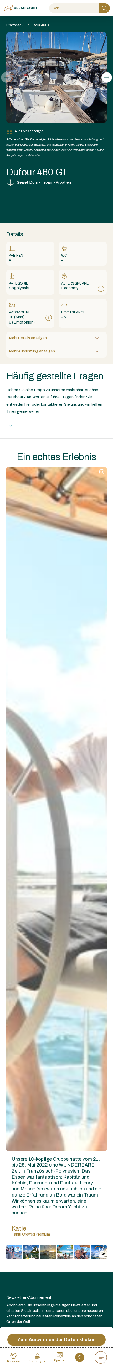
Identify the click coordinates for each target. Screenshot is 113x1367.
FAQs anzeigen (31, 426)
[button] (106, 77)
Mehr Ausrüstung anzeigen (32, 351)
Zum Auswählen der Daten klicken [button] (56, 1339)
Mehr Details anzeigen (28, 338)
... (25, 25)
